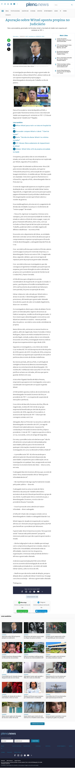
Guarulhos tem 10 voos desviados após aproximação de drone (56, 696)
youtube (14, 4)
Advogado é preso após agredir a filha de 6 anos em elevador (33, 677)
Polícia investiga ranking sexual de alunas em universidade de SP (63, 65)
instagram (5, 4)
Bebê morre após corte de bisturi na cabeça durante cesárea (55, 657)
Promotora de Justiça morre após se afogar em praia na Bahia (34, 637)
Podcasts (8, 15)
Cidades (4, 634)
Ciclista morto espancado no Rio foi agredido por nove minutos (55, 637)
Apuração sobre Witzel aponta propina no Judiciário (11, 637)
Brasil (7, 10)
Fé (60, 10)
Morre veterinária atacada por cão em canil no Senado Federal (64, 59)
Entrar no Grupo (42, 611)
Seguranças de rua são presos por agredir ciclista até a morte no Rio (56, 678)
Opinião (65, 10)
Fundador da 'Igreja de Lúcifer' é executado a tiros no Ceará (11, 696)
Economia (32, 10)
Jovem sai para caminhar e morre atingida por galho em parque (56, 716)
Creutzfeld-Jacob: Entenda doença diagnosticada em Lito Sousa (12, 677)
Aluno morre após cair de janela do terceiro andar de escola (11, 716)
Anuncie (3, 760)
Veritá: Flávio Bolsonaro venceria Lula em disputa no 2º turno (64, 72)
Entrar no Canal (22, 611)
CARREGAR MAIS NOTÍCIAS (37, 723)
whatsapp (8, 4)
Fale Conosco (10, 760)
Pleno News (37, 5)
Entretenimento (48, 10)
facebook (2, 4)
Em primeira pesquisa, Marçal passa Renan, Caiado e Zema (63, 53)
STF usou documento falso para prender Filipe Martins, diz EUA (64, 46)
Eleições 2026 (25, 10)
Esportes (39, 10)
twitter (17, 4)
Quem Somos (18, 760)
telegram (11, 4)
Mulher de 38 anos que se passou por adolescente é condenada (33, 696)
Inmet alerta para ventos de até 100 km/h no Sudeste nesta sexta (34, 716)
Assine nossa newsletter (6, 738)
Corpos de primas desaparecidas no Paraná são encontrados (64, 40)
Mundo (56, 10)
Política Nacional (15, 10)
